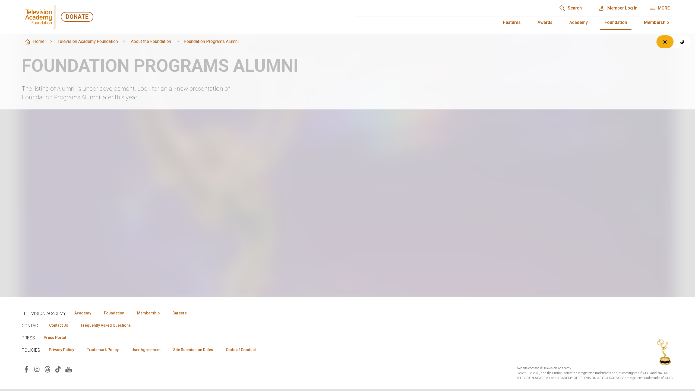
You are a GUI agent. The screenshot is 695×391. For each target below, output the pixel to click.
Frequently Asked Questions (106, 325)
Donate (77, 16)
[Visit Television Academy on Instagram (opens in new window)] (37, 369)
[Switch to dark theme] (682, 41)
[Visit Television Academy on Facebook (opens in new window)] (26, 369)
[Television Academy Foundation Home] (41, 17)
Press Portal (55, 337)
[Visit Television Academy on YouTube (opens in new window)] (68, 369)
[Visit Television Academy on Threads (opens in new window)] (47, 369)
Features (512, 22)
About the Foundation (151, 41)
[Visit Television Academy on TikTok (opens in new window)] (58, 369)
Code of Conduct (241, 350)
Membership (656, 22)
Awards (545, 22)
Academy (578, 22)
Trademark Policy (103, 350)
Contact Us (58, 325)
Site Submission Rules (193, 350)
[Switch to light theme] (665, 41)
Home (39, 41)
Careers (179, 313)
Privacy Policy (61, 350)
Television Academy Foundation (88, 41)
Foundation (616, 22)
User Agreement (145, 350)
